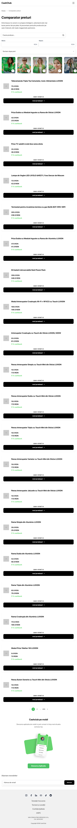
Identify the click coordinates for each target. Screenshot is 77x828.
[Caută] (63, 35)
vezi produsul (37, 101)
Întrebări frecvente (38, 801)
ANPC (38, 813)
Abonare (69, 782)
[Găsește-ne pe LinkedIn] (36, 795)
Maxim (41, 41)
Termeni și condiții (38, 805)
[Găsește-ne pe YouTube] (41, 795)
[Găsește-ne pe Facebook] (31, 795)
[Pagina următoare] (47, 709)
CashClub (7, 3)
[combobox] (38, 51)
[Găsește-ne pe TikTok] (46, 795)
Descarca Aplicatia (38, 766)
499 (43, 709)
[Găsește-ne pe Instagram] (26, 795)
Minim (3, 41)
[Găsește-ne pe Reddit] (51, 795)
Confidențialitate (38, 809)
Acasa (3, 11)
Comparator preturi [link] (15, 11)
